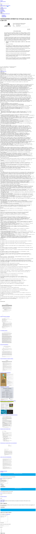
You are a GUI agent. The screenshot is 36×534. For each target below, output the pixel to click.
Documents (2, 496)
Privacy (1, 501)
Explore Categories (3, 1)
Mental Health (4, 16)
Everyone (2, 484)
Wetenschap (3, 15)
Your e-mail (2, 522)
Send (4, 533)
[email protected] (3, 71)
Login (1, 4)
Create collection (3, 486)
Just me (2, 485)
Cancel (1, 533)
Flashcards (5, 496)
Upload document (2, 5)
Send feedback (3, 507)
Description (3, 480)
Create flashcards (7, 5)
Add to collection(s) (3, 13)
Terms (3, 501)
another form (8, 514)
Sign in (1, 478)
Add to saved (8, 13)
